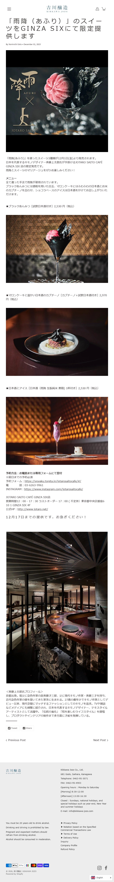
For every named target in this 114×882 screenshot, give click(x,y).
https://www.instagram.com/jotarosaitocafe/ (53, 489)
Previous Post (17, 740)
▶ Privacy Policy (69, 823)
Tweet (14, 728)
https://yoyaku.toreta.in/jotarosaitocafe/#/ (53, 481)
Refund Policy (68, 849)
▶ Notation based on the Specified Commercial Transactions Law (78, 828)
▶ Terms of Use (69, 834)
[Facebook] (106, 868)
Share (29, 728)
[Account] (97, 9)
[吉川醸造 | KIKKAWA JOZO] (57, 8)
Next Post (99, 740)
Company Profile (69, 845)
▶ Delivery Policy (69, 837)
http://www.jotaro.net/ (33, 509)
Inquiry (64, 841)
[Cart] (104, 9)
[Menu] (9, 9)
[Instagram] (99, 868)
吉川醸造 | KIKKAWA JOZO (25, 871)
